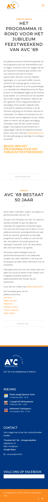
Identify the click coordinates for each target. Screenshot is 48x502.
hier (22, 432)
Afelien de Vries (10, 300)
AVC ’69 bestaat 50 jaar (24, 197)
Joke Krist (8, 297)
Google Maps (10, 449)
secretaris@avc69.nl (14, 454)
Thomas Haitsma (11, 310)
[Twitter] (42, 499)
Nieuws (28, 19)
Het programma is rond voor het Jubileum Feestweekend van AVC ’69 (24, 36)
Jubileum (20, 19)
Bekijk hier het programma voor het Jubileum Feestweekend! (23, 149)
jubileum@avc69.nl (35, 133)
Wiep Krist (8, 303)
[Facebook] (38, 499)
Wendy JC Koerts (11, 307)
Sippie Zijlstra (9, 313)
